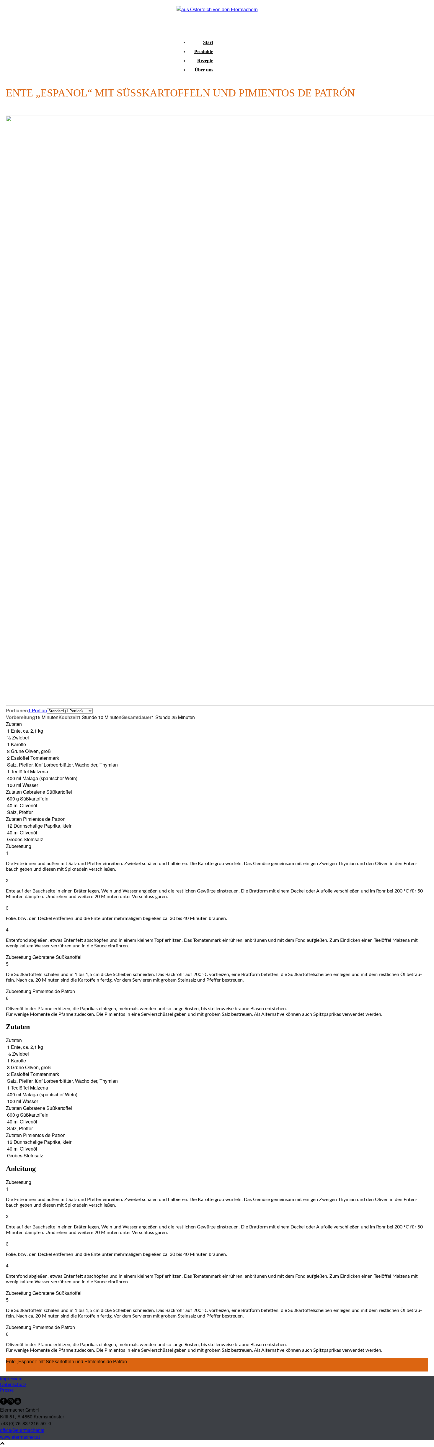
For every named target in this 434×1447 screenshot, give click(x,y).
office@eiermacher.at (22, 1430)
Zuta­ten (14, 1368)
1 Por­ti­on (37, 710)
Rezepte (205, 60)
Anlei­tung (32, 1368)
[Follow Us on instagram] (10, 1403)
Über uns (204, 69)
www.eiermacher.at (20, 1436)
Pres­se (7, 1390)
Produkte (203, 51)
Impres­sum (11, 1379)
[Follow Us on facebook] (3, 1403)
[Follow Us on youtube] (17, 1403)
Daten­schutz (13, 1384)
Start (208, 42)
